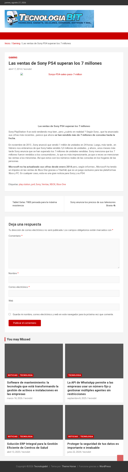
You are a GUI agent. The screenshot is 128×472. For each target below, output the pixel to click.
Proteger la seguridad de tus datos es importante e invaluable (93, 445)
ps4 (33, 184)
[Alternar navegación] (8, 36)
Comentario (15, 235)
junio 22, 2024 (74, 452)
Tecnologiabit (41, 466)
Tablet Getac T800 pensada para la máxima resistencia (34, 204)
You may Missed (18, 339)
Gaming (13, 57)
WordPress (105, 466)
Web (11, 300)
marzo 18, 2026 (14, 398)
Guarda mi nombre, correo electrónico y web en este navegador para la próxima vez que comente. (63, 314)
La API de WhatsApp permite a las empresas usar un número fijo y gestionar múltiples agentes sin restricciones (90, 388)
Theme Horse (69, 466)
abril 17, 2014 (15, 69)
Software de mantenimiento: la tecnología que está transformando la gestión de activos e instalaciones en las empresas (32, 388)
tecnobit (28, 69)
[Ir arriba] (120, 458)
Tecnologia (26, 375)
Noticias (12, 375)
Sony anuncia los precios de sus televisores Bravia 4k (93, 204)
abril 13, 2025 (13, 452)
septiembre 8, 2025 (76, 398)
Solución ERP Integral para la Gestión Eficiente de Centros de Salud (32, 445)
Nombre (14, 273)
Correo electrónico (19, 287)
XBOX (52, 184)
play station (24, 184)
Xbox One (61, 184)
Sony (38, 184)
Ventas (45, 184)
